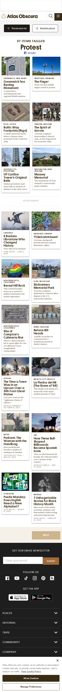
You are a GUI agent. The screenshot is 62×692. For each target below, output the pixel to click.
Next (46, 535)
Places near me (19, 28)
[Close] (57, 660)
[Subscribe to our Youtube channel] (17, 578)
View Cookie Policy (31, 671)
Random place (47, 28)
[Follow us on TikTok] (26, 578)
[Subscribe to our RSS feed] (52, 578)
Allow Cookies (31, 678)
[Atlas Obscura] (20, 16)
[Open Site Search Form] (50, 16)
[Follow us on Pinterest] (43, 578)
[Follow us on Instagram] (35, 578)
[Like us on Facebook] (7, 578)
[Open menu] (58, 16)
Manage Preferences (31, 687)
